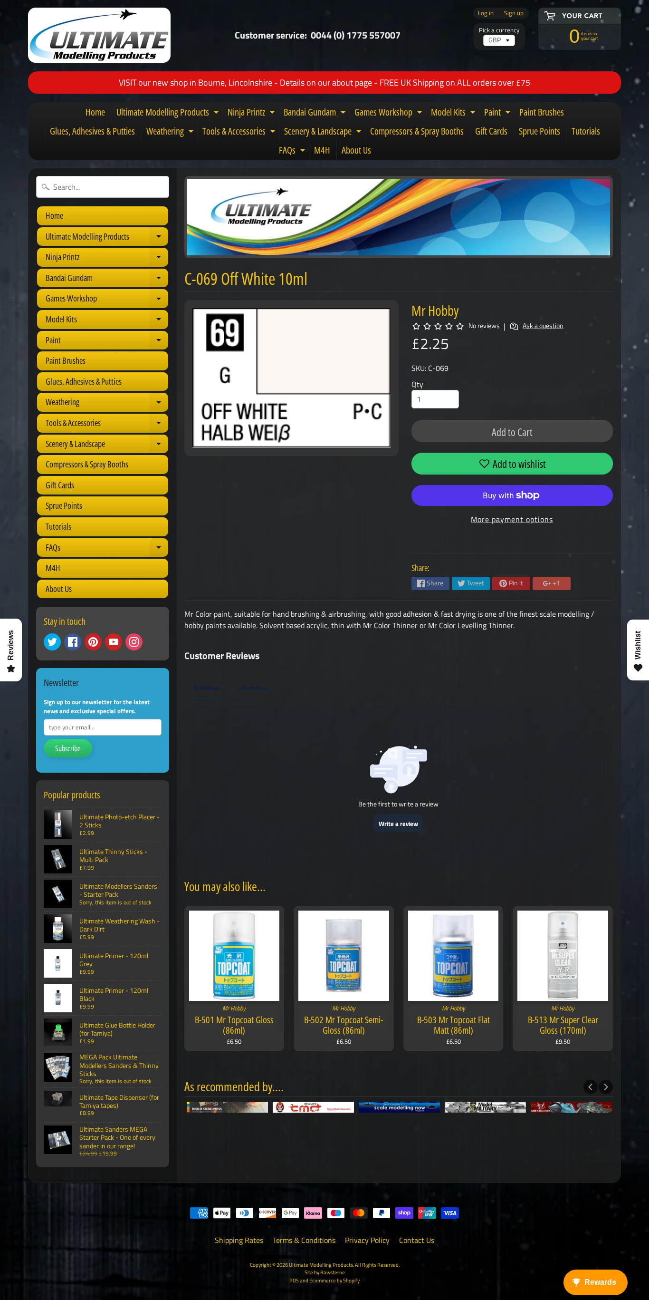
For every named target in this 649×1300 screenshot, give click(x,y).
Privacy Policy (367, 1240)
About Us (356, 150)
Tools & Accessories (239, 133)
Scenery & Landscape (323, 133)
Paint (498, 114)
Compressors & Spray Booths (417, 131)
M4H (322, 150)
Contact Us (416, 1240)
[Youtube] (113, 641)
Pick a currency (499, 30)
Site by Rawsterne (325, 1272)
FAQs (293, 152)
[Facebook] (72, 641)
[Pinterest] (93, 641)
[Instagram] (134, 641)
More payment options (512, 519)
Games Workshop (389, 114)
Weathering (171, 133)
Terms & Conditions (304, 1240)
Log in (486, 13)
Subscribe (68, 748)
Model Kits (454, 114)
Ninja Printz (252, 114)
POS (294, 1280)
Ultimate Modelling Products (168, 114)
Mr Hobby (435, 310)
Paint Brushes (541, 112)
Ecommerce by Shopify (334, 1280)
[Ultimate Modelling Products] (99, 35)
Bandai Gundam (316, 114)
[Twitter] (52, 641)
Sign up (514, 13)
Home (95, 112)
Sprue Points (539, 131)
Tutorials (586, 131)
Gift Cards (491, 131)
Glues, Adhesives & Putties (92, 131)
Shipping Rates (239, 1240)
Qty (417, 384)
